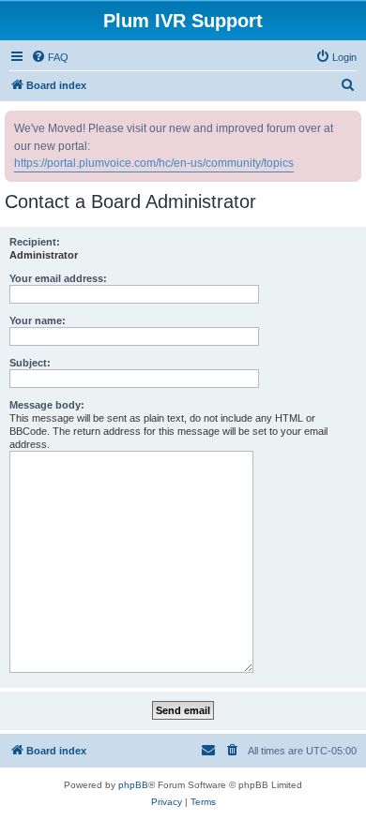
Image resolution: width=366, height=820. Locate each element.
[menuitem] (50, 57)
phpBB (133, 785)
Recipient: (34, 241)
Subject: (30, 362)
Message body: (46, 404)
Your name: (37, 320)
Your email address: (58, 278)
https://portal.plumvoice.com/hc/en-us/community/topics (154, 163)
